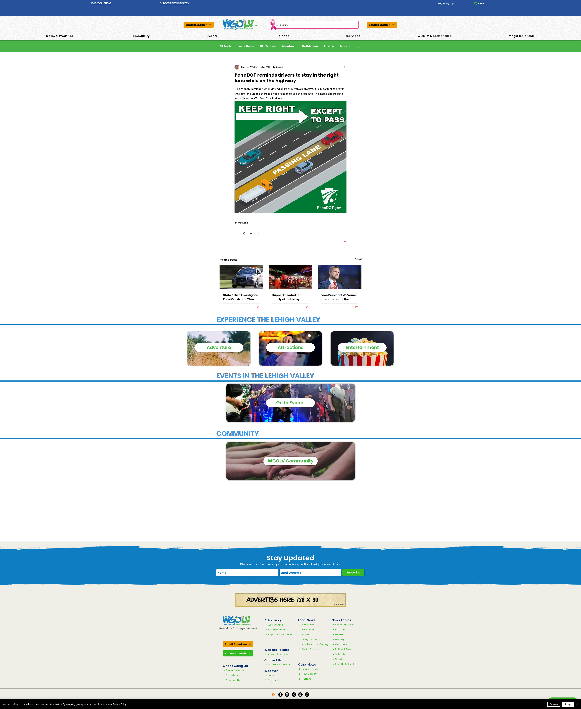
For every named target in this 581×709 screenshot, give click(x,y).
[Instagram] (287, 694)
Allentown (289, 46)
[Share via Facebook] (236, 233)
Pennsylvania (241, 222)
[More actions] (344, 67)
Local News (246, 46)
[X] (294, 694)
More (343, 46)
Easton (329, 46)
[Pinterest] (307, 694)
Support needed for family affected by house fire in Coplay (286, 297)
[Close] (577, 704)
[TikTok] (300, 694)
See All (358, 259)
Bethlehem (310, 46)
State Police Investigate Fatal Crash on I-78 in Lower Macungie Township (240, 297)
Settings (554, 704)
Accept (568, 704)
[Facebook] (280, 694)
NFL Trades (268, 46)
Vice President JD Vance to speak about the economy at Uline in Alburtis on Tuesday (339, 297)
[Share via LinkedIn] (250, 233)
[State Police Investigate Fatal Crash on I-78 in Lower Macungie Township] (241, 277)
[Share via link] (258, 233)
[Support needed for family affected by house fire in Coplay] (290, 277)
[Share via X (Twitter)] (243, 233)
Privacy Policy (119, 704)
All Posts (225, 46)
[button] (174, 3)
